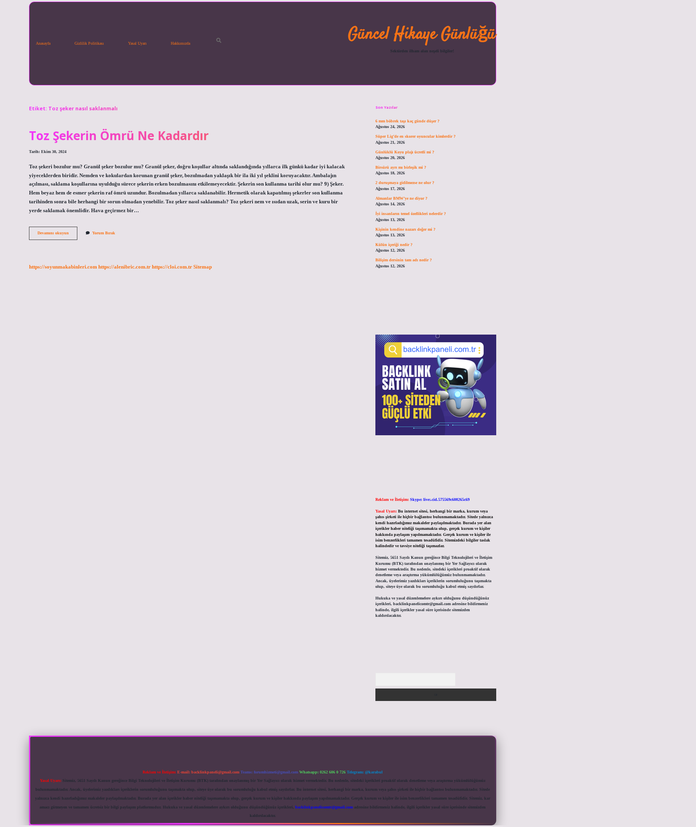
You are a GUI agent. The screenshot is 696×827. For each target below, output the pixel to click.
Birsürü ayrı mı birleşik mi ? (400, 167)
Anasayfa (43, 43)
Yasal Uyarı (137, 43)
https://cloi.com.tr (172, 267)
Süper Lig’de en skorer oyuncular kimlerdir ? (415, 136)
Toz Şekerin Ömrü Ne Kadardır (119, 135)
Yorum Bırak (103, 233)
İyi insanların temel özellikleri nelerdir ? (410, 213)
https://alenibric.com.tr (124, 267)
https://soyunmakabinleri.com (63, 267)
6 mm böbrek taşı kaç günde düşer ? (407, 121)
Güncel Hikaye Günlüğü (422, 34)
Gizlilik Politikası (89, 43)
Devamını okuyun (57, 235)
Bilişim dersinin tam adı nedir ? (403, 260)
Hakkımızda (180, 43)
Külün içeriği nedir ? (393, 244)
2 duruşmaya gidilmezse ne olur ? (404, 182)
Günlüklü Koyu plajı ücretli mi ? (404, 152)
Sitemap (202, 267)
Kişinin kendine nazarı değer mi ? (405, 229)
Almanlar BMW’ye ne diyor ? (401, 198)
